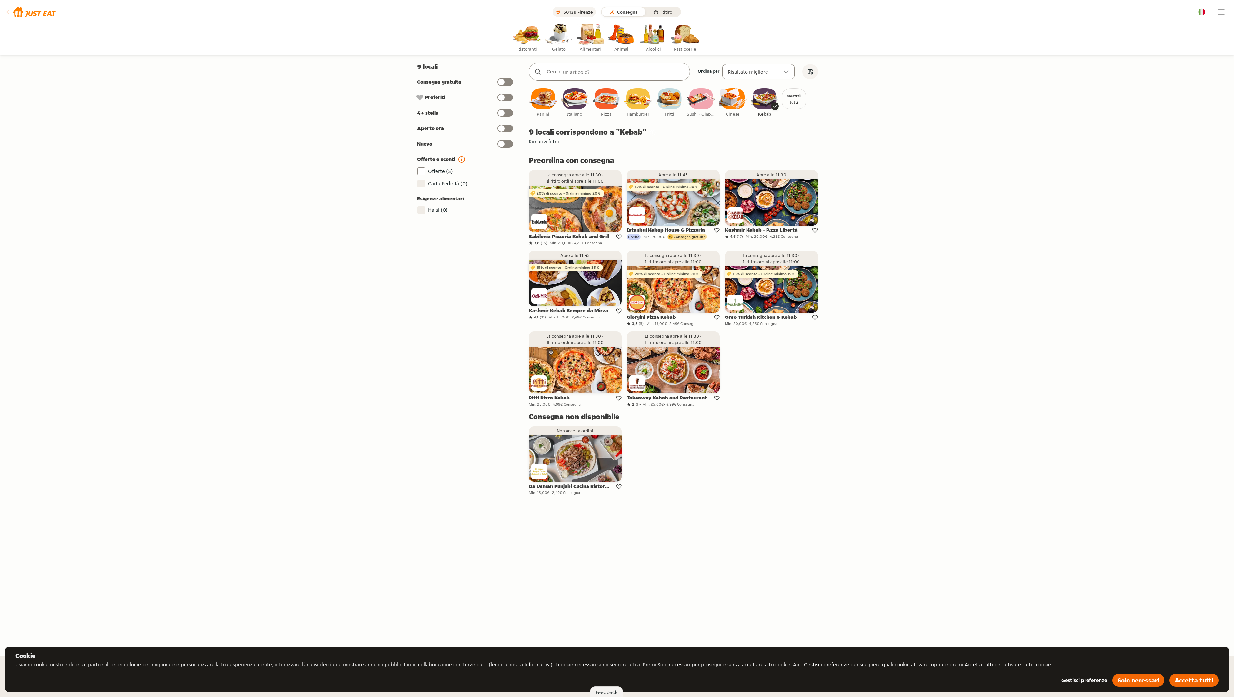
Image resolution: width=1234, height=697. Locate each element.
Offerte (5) (440, 171)
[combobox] (616, 72)
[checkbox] (543, 102)
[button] (30, 12)
